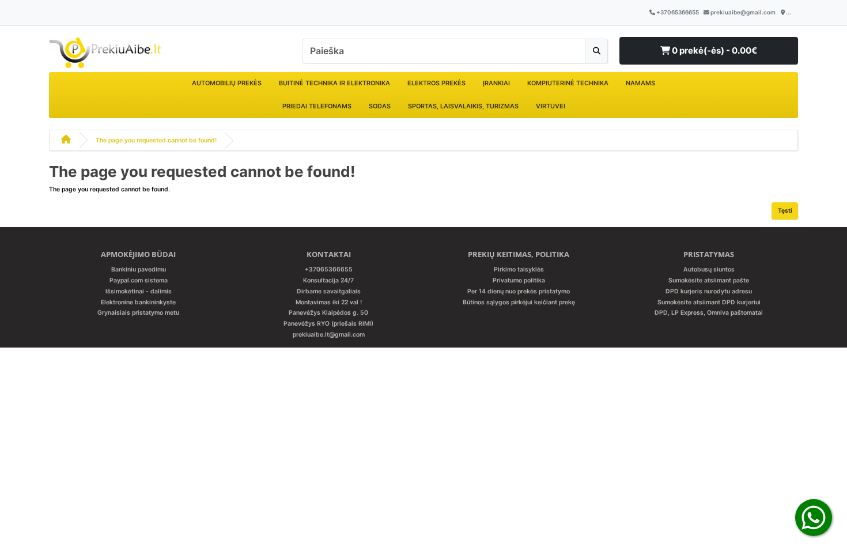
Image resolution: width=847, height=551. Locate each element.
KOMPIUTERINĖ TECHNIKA (567, 83)
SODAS (380, 106)
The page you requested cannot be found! (156, 140)
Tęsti (785, 210)
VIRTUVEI (550, 106)
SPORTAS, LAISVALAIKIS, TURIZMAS (463, 106)
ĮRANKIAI (496, 83)
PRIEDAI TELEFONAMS (316, 106)
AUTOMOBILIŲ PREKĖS (227, 83)
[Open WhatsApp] (813, 517)
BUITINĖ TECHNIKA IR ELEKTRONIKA (334, 83)
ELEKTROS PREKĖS (436, 83)
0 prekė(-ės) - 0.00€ (713, 50)
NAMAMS (640, 83)
